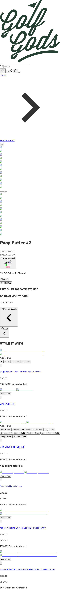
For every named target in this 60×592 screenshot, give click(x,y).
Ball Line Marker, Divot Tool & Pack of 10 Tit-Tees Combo (27, 569)
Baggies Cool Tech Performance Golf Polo (20, 372)
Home (3, 75)
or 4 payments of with (8, 260)
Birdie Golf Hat (7, 404)
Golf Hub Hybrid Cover (11, 486)
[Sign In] (11, 71)
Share (3, 279)
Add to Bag (6, 283)
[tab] (1, 191)
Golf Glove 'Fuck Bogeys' (12, 447)
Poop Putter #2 (7, 140)
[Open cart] (15, 71)
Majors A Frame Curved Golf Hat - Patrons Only (23, 528)
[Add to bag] (1, 365)
